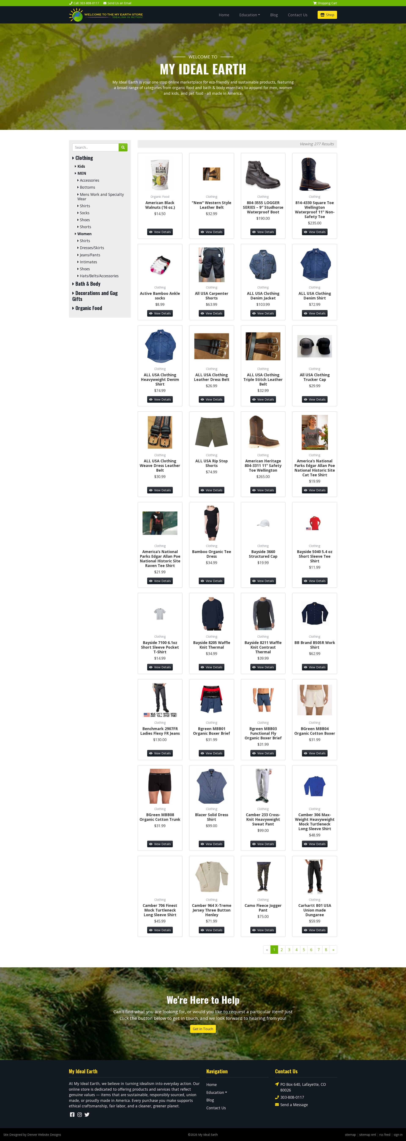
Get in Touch (203, 1029)
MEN (81, 173)
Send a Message (294, 1104)
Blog (274, 14)
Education (248, 14)
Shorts (85, 227)
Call (86, 3)
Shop (329, 14)
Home (224, 14)
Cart (327, 3)
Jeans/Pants (89, 255)
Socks (84, 213)
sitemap (350, 1135)
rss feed (384, 1135)
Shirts (84, 206)
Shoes (84, 220)
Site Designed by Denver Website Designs (32, 1135)
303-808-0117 (292, 1097)
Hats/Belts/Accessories (99, 276)
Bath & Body (87, 284)
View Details (162, 232)
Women (84, 234)
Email (119, 3)
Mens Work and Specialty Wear (100, 196)
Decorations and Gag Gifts (95, 296)
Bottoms (87, 187)
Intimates (88, 262)
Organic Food (88, 308)
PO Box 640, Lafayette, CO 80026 (303, 1087)
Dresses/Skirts (91, 248)
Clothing (83, 158)
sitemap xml (367, 1135)
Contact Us (297, 14)
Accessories (89, 180)
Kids (80, 166)
